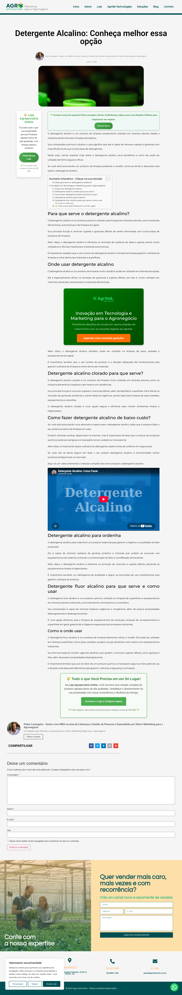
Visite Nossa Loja (29, 157)
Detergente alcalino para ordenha (70, 197)
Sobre (88, 6)
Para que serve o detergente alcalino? (73, 182)
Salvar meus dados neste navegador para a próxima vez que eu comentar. (44, 841)
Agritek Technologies (119, 6)
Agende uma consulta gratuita (104, 338)
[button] (91, 745)
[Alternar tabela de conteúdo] (106, 178)
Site (9, 830)
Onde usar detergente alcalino (68, 189)
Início (76, 6)
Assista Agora (103, 126)
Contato (169, 6)
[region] (34, 974)
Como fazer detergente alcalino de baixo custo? (76, 194)
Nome (10, 809)
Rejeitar (35, 984)
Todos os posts (33, 736)
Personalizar (18, 984)
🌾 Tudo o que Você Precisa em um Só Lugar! (75, 206)
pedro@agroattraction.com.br (155, 973)
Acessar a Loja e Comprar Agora (103, 701)
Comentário (13, 775)
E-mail (11, 820)
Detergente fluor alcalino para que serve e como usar (78, 200)
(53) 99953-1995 (112, 973)
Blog (156, 6)
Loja (99, 6)
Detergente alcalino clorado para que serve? (74, 191)
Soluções (142, 6)
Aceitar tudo (51, 984)
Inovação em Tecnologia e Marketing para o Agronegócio (78, 185)
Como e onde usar (65, 203)
